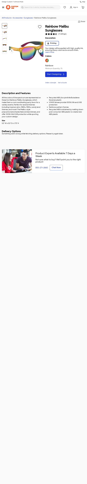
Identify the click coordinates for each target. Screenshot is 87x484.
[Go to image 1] (4, 26)
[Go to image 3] (4, 38)
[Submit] (22, 7)
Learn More (49, 52)
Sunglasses (28, 18)
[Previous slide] (12, 51)
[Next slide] (40, 51)
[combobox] (40, 7)
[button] (39, 26)
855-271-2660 (41, 167)
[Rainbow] (47, 60)
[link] (12, 7)
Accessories (17, 18)
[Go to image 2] (4, 32)
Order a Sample (50, 83)
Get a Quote (62, 83)
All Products (6, 18)
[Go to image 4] (4, 45)
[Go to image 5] (4, 51)
